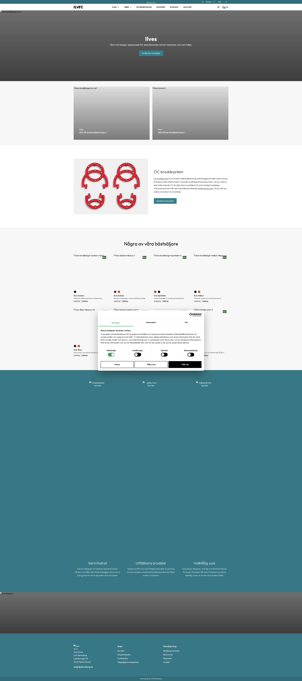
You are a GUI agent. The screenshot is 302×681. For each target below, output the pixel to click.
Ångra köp (167, 658)
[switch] (137, 355)
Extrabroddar (144, 7)
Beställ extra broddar (165, 201)
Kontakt (174, 7)
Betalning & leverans (171, 651)
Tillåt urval (151, 364)
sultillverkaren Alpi (205, 188)
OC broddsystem (161, 178)
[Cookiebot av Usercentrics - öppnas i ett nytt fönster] (191, 314)
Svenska (208, 2)
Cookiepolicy (122, 658)
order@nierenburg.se (83, 667)
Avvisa (117, 364)
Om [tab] (186, 322)
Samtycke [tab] (116, 323)
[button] (222, 2)
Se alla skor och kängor (151, 53)
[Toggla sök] (218, 7)
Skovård (160, 7)
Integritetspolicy (124, 654)
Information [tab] (151, 322)
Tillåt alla (185, 364)
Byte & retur (168, 654)
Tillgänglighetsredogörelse (128, 662)
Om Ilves (187, 7)
